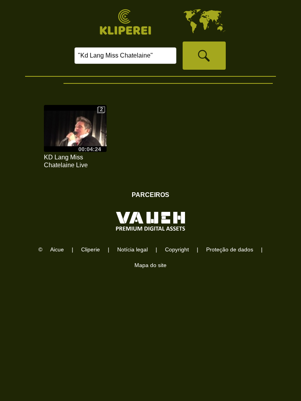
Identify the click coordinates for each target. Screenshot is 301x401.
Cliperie (90, 249)
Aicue (57, 249)
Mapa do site (150, 265)
